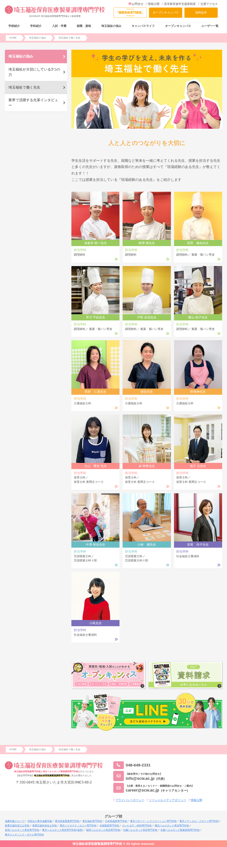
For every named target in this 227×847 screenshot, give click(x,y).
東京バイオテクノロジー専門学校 (78, 825)
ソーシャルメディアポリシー (167, 800)
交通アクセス (209, 4)
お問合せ (137, 4)
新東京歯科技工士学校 (17, 825)
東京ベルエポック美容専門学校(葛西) (62, 830)
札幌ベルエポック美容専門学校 (140, 830)
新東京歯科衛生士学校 (44, 825)
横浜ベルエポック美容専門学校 (172, 825)
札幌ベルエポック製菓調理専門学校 (180, 830)
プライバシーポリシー (129, 800)
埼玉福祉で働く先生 (24, 87)
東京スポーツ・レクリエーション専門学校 (153, 821)
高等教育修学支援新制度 (180, 4)
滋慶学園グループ (14, 821)
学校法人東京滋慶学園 (39, 821)
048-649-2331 (138, 765)
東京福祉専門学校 (92, 821)
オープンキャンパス (166, 12)
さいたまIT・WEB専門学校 (137, 825)
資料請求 (201, 12)
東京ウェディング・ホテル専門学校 (24, 834)
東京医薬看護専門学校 (67, 821)
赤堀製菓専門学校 (109, 825)
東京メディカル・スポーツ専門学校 (199, 821)
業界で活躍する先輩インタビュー (33, 102)
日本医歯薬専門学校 (116, 821)
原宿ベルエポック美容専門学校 (22, 830)
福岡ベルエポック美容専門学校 (103, 830)
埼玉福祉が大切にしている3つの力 (34, 72)
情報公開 (153, 4)
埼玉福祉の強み (20, 56)
